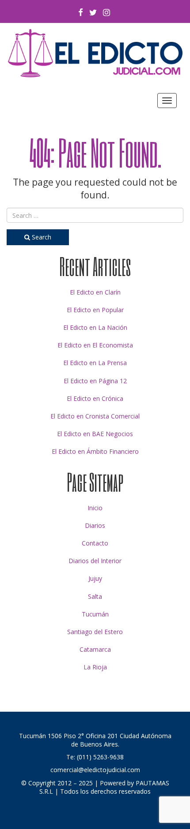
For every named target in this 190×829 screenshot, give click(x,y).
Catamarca (95, 649)
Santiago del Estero (95, 631)
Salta (95, 596)
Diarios (95, 525)
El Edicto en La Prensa (95, 362)
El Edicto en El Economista (95, 345)
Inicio (95, 508)
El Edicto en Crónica (95, 398)
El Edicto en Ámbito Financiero (95, 451)
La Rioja (95, 667)
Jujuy (95, 578)
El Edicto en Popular (95, 310)
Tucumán (95, 614)
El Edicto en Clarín (95, 292)
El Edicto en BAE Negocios (95, 433)
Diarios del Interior (95, 560)
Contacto (95, 543)
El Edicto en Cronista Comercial (95, 416)
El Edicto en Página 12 (95, 381)
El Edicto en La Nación (95, 327)
